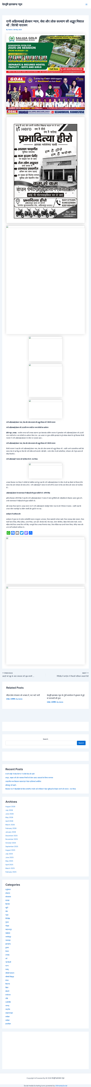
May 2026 (9, 817)
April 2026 (9, 821)
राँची (6, 998)
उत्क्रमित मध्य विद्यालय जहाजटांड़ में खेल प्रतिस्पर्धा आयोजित (23, 781)
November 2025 (11, 839)
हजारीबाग (8, 1024)
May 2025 (9, 861)
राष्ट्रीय (7, 1009)
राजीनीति (12, 699)
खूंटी (6, 908)
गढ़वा (6, 915)
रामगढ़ (7, 1006)
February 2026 (10, 828)
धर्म (6, 959)
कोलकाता (8, 897)
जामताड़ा (7, 940)
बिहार (6, 988)
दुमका (7, 948)
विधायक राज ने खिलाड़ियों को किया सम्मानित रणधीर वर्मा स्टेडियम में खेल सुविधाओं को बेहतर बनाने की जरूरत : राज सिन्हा (40, 789)
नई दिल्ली (8, 962)
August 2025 (10, 850)
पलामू (7, 969)
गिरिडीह (7, 919)
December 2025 (11, 836)
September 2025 (11, 846)
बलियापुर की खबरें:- (11, 785)
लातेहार (7, 1017)
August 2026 (10, 807)
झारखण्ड (8, 944)
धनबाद (8, 699)
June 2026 (9, 814)
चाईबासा (7, 933)
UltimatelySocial (61, 1086)
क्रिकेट (7, 904)
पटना (7, 966)
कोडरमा (7, 893)
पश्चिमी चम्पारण (9, 973)
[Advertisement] (45, 1050)
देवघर (7, 951)
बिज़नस (7, 984)
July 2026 (9, 810)
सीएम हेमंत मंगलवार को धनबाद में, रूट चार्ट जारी (23, 695)
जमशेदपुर (8, 937)
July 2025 (9, 854)
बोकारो (7, 991)
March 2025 (10, 868)
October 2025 (10, 843)
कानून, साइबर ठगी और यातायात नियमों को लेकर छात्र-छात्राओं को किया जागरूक (29, 778)
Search (45, 739)
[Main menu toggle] (86, 4)
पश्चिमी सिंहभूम (9, 977)
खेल (6, 911)
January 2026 (10, 832)
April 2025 (9, 865)
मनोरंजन (8, 995)
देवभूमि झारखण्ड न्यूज (12, 4)
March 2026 (10, 825)
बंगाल (7, 980)
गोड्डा (7, 926)
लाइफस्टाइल (9, 1013)
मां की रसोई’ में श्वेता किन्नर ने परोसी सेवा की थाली (19, 774)
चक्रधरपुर (8, 929)
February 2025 (10, 872)
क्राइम (7, 900)
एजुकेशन (8, 890)
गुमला (7, 922)
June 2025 (9, 857)
